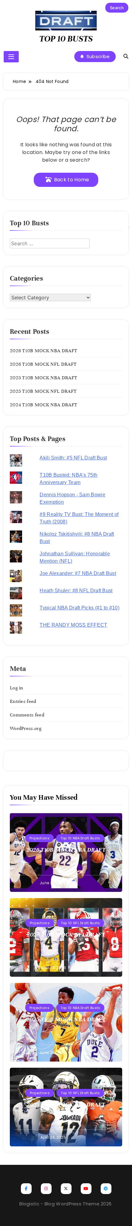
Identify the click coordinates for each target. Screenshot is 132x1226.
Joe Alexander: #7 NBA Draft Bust (78, 573)
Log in (16, 688)
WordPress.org (25, 728)
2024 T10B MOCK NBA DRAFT (43, 405)
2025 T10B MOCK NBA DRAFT (43, 378)
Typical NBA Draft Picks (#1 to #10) (79, 607)
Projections (39, 838)
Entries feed (23, 701)
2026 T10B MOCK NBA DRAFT (43, 351)
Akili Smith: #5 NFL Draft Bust (73, 457)
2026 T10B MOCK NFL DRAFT (43, 364)
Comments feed (27, 715)
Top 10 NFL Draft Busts (80, 922)
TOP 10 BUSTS (66, 39)
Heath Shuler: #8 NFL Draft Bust (76, 590)
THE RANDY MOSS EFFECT (73, 625)
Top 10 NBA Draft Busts (80, 838)
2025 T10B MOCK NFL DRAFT (43, 391)
